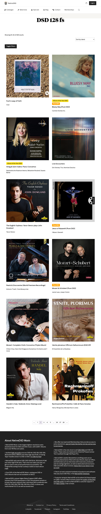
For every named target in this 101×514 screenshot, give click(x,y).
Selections (23, 10)
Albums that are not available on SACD (21, 474)
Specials (36, 10)
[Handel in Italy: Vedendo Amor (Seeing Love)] (27, 379)
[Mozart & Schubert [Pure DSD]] (73, 260)
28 (63, 422)
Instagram (56, 509)
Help (73, 509)
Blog (46, 10)
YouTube (66, 509)
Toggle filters (10, 46)
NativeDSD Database (82, 474)
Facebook (38, 509)
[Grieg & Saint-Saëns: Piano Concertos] (27, 138)
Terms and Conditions (66, 505)
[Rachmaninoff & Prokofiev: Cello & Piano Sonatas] (73, 379)
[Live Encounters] (73, 138)
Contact (57, 10)
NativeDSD (10, 3)
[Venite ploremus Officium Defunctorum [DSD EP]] (73, 320)
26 (57, 422)
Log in (93, 3)
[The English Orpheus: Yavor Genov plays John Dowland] (27, 200)
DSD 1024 (81, 450)
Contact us (39, 505)
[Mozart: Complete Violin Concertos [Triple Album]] (27, 320)
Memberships (69, 10)
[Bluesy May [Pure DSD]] (73, 76)
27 (60, 422)
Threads (47, 509)
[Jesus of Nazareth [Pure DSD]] (73, 200)
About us (30, 505)
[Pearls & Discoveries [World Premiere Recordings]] (27, 260)
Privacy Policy (51, 505)
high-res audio (16, 453)
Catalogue (9, 10)
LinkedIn (28, 509)
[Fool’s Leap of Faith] (27, 76)
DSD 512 (90, 450)
